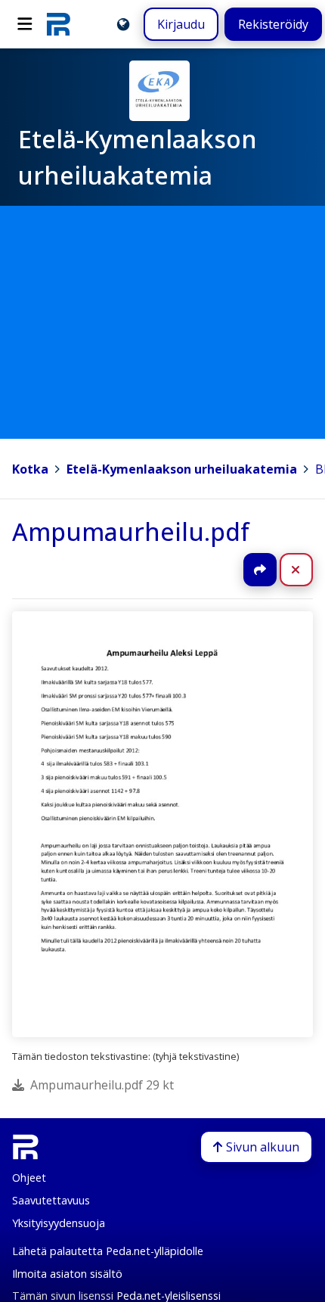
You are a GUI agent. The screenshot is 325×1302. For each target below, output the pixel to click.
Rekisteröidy (273, 24)
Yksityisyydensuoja (58, 1223)
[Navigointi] (25, 24)
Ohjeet (29, 1177)
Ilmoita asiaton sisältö (67, 1273)
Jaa (260, 569)
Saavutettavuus (51, 1200)
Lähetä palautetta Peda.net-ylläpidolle (107, 1251)
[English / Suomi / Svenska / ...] (123, 24)
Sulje (308, 569)
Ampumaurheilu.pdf (130, 531)
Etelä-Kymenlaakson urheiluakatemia (182, 469)
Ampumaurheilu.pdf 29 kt (102, 1085)
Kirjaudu (181, 24)
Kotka (30, 469)
